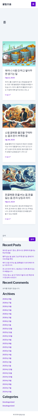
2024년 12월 (7, 369)
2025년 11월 (7, 332)
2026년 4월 (7, 314)
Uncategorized (8, 402)
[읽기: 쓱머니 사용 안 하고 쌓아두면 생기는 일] (19, 54)
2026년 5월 (7, 310)
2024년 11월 (7, 373)
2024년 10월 (7, 377)
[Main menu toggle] (33, 4)
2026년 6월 (7, 306)
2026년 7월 (7, 303)
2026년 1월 (7, 325)
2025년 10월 (7, 336)
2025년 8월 (7, 343)
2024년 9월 (7, 381)
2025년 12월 (7, 329)
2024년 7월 (7, 388)
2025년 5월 (7, 351)
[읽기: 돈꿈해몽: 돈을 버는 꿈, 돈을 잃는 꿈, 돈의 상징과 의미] (19, 178)
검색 (4, 236)
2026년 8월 (7, 299)
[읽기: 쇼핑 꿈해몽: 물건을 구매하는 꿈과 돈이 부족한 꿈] (19, 116)
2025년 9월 (7, 340)
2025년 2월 (7, 362)
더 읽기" (8, 95)
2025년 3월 (7, 358)
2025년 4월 (7, 355)
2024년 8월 (7, 384)
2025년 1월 (7, 366)
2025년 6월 (7, 347)
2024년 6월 (7, 392)
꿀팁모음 (6, 4)
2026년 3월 (7, 318)
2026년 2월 (7, 321)
